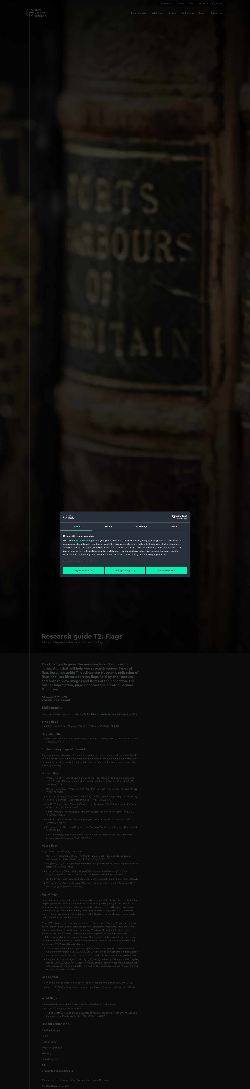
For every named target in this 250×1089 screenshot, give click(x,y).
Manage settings (123, 570)
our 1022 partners (81, 540)
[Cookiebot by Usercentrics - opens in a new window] (174, 517)
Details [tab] (108, 526)
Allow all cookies (166, 570)
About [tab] (174, 526)
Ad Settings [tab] (141, 526)
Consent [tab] (76, 526)
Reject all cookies (83, 570)
